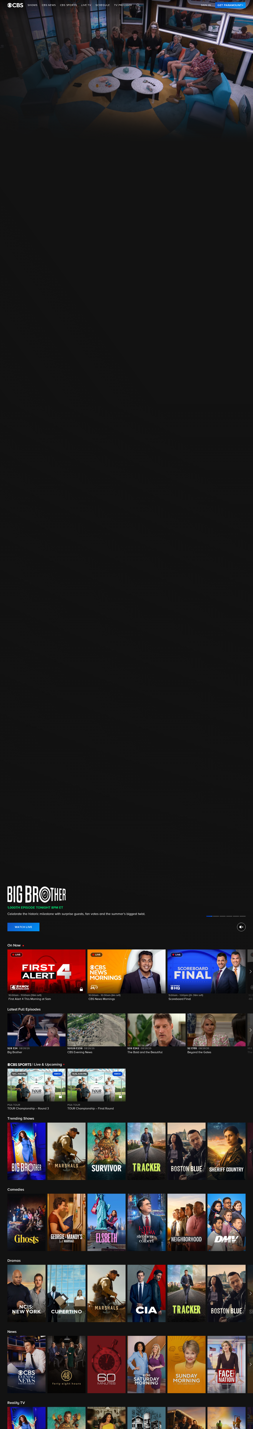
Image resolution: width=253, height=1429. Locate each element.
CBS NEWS (49, 5)
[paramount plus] (15, 5)
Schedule (103, 5)
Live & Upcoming (47, 1064)
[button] (46, 977)
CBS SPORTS (68, 5)
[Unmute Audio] (241, 927)
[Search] (138, 5)
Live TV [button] (86, 5)
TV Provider (123, 5)
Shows (32, 5)
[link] (230, 5)
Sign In (206, 5)
